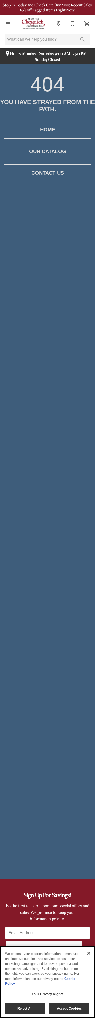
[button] (8, 24)
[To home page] (33, 24)
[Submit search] (82, 39)
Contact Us (47, 173)
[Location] (58, 24)
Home (47, 129)
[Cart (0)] (87, 24)
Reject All (25, 1008)
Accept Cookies (69, 1008)
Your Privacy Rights (47, 994)
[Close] (88, 953)
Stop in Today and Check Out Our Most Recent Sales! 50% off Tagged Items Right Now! (48, 7)
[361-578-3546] (73, 24)
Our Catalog (47, 151)
